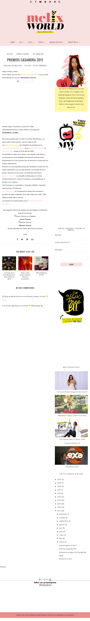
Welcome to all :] (65, 559)
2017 (59, 490)
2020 (59, 479)
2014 (59, 500)
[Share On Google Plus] (32, 239)
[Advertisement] (71, 347)
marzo (62, 542)
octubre (62, 518)
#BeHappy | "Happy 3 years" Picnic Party (72, 415)
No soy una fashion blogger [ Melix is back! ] (72, 392)
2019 (59, 483)
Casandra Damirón (8, 176)
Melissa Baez (60, 615)
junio (61, 532)
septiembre (63, 521)
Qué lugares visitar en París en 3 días (72, 439)
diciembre (63, 514)
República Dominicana (36, 148)
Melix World (25, 615)
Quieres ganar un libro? (68, 545)
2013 (59, 504)
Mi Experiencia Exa (72, 467)
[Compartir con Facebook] (19, 239)
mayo (61, 535)
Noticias (10, 54)
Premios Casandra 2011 (68, 549)
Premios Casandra (22, 54)
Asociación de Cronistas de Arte (13, 148)
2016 (59, 493)
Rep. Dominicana (38, 54)
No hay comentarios (40, 65)
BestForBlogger (41, 615)
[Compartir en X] (23, 239)
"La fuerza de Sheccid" (72, 443)
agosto (62, 525)
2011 (59, 511)
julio (61, 528)
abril (61, 539)
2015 (59, 497)
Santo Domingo (7, 151)
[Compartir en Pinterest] (28, 239)
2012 (59, 507)
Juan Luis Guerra (8, 191)
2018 (59, 486)
